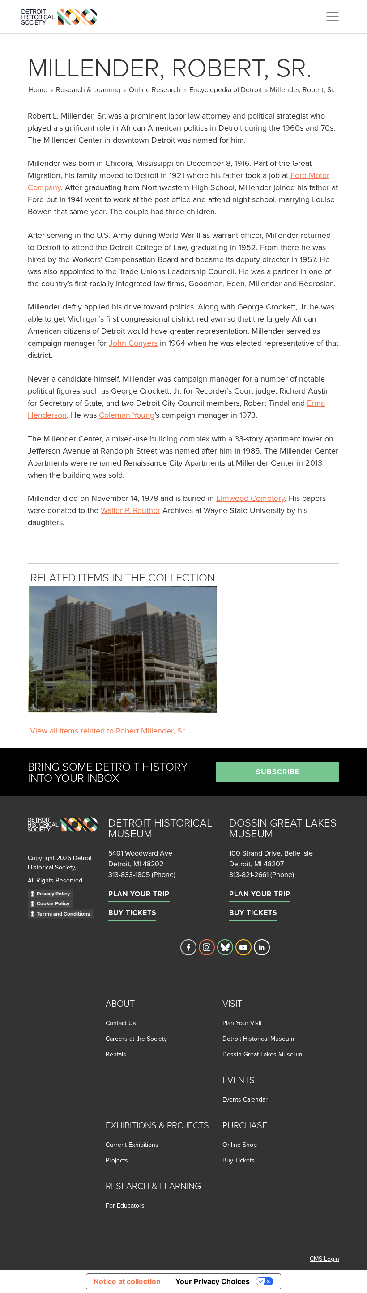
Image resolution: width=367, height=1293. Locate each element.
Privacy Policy (53, 893)
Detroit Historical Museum (258, 1038)
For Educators (125, 1205)
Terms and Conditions (63, 914)
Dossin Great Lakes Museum (262, 1054)
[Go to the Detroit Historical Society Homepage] (62, 15)
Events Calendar (245, 1099)
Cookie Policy (53, 903)
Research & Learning (88, 89)
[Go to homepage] (63, 834)
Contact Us (121, 1022)
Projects (117, 1160)
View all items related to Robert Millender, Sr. (108, 730)
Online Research (155, 89)
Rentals (116, 1054)
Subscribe (277, 772)
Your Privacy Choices (212, 1281)
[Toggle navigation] (333, 16)
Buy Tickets (132, 912)
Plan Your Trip (139, 894)
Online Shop (239, 1144)
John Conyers (133, 342)
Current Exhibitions (132, 1144)
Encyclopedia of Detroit (225, 89)
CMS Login (324, 1258)
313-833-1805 (129, 874)
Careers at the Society (136, 1038)
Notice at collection (127, 1281)
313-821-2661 (249, 874)
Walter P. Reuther (130, 510)
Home (38, 89)
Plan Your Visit (242, 1022)
